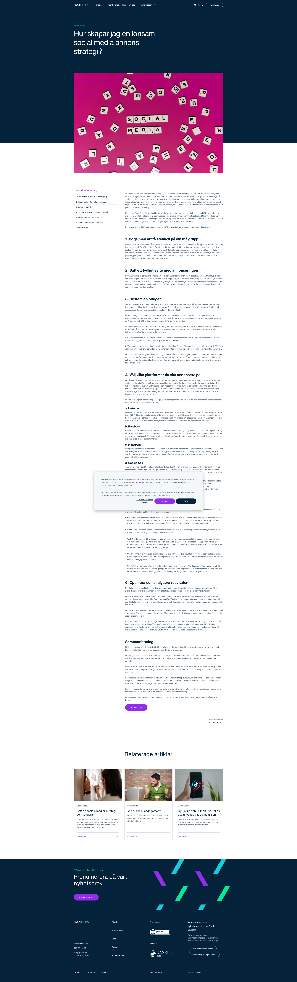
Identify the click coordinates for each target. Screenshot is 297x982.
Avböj (186, 501)
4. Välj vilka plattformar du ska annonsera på (92, 212)
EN (203, 4)
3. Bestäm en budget (83, 207)
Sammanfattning (82, 228)
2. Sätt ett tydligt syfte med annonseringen (91, 202)
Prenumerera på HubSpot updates (203, 954)
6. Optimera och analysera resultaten (89, 222)
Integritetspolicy (140, 482)
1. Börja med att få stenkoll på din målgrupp (91, 196)
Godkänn (164, 501)
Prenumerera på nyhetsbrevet (202, 948)
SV (198, 4)
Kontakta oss (214, 5)
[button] (99, 5)
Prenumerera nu (86, 897)
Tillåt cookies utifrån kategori (145, 501)
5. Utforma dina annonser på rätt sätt (89, 217)
